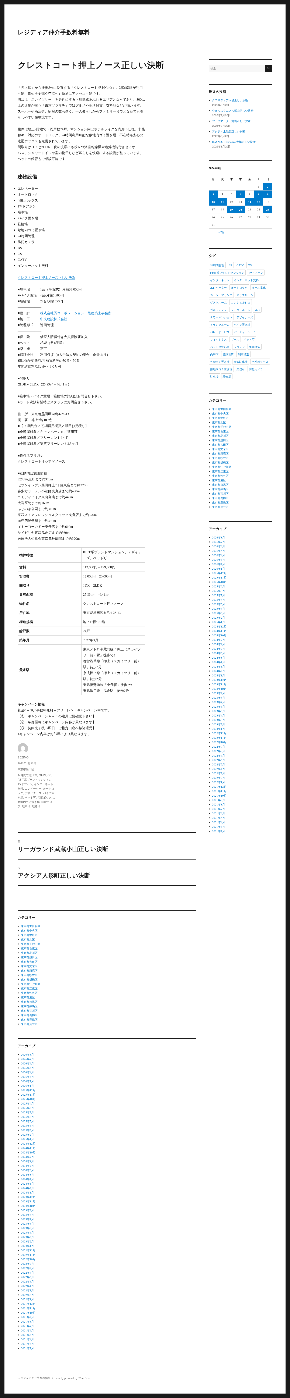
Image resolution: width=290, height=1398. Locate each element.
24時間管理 (25, 775)
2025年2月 (27, 1134)
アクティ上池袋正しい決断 (228, 131)
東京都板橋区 (29, 979)
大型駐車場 (241, 362)
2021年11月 (28, 1308)
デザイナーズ (33, 793)
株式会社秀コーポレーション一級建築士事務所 (75, 313)
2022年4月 (27, 1286)
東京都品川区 (29, 953)
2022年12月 (28, 1250)
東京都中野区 (29, 935)
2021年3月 (27, 1344)
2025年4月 (27, 1126)
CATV (42, 775)
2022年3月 (27, 1290)
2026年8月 (27, 1054)
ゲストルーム (218, 302)
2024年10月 (28, 1152)
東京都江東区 (29, 988)
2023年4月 (27, 1232)
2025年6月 (27, 1117)
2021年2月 (27, 1348)
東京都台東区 (29, 948)
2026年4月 (27, 1072)
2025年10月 (28, 1099)
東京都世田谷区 (30, 926)
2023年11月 (28, 1201)
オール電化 (259, 287)
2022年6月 (27, 1277)
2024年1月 (27, 1192)
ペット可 (30, 797)
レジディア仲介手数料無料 (54, 32)
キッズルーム (245, 295)
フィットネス (218, 339)
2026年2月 (27, 1081)
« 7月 (221, 232)
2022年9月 (27, 1264)
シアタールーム (240, 310)
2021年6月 (27, 1330)
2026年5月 (27, 1068)
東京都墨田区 (26, 769)
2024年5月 (27, 1175)
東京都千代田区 (30, 944)
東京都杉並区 (29, 975)
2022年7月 (27, 1272)
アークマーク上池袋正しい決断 (231, 121)
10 (213, 202)
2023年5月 (27, 1228)
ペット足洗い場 (219, 347)
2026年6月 (27, 1063)
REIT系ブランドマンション (35, 780)
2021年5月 (27, 1335)
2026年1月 (27, 1086)
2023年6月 (27, 1224)
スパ (257, 310)
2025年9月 (27, 1103)
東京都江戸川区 (30, 984)
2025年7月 (27, 1112)
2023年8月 (27, 1215)
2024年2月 (27, 1188)
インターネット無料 (246, 280)
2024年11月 (28, 1148)
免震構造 (254, 347)
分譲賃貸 (228, 354)
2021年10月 (28, 1313)
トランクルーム (219, 325)
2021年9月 (27, 1317)
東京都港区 (28, 997)
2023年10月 (28, 1206)
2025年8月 (27, 1108)
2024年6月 (27, 1170)
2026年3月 (27, 1077)
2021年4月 (27, 1339)
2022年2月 (27, 1295)
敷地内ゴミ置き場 (29, 802)
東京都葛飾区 (29, 1015)
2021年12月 (28, 1304)
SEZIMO (23, 757)
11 (222, 202)
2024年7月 (27, 1166)
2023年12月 (28, 1197)
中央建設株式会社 (53, 319)
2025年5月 (27, 1121)
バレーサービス (219, 332)
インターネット (219, 280)
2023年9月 (27, 1210)
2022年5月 (27, 1281)
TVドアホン (25, 784)
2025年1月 (27, 1139)
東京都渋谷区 (29, 993)
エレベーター (33, 788)
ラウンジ (239, 347)
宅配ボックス (46, 797)
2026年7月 (27, 1059)
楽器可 (241, 369)
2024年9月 (27, 1157)
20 (240, 209)
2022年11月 (28, 1255)
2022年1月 (27, 1299)
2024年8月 (27, 1161)
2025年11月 (28, 1094)
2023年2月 (27, 1241)
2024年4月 (27, 1179)
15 (258, 202)
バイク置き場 (242, 325)
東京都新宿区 (29, 970)
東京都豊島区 (29, 1019)
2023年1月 (27, 1246)
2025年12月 (28, 1090)
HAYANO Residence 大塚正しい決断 (234, 142)
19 (231, 209)
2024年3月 (27, 1183)
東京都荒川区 (29, 1011)
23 (267, 209)
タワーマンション (221, 317)
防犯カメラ (256, 369)
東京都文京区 (29, 966)
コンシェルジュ (240, 302)
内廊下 (214, 354)
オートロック (239, 287)
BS (35, 775)
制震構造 (243, 354)
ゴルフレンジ (218, 310)
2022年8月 (27, 1268)
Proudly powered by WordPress (72, 1378)
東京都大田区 (29, 962)
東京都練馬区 (29, 1006)
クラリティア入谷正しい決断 (230, 100)
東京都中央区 (29, 930)
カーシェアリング (221, 295)
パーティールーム (245, 332)
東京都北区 (28, 939)
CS (49, 775)
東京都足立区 (29, 1024)
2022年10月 (28, 1259)
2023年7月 (27, 1219)
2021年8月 (27, 1321)
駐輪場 (36, 806)
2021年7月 (27, 1326)
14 (249, 202)
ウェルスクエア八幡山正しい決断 (232, 111)
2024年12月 (28, 1143)
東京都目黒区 (29, 1002)
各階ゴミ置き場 (219, 362)
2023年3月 (27, 1237)
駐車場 (26, 806)
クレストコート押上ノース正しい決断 (46, 277)
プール (235, 339)
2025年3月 (27, 1130)
